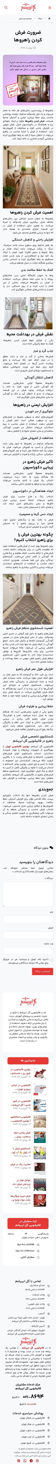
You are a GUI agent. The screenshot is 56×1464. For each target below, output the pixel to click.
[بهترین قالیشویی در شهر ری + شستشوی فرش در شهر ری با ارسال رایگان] (40, 1074)
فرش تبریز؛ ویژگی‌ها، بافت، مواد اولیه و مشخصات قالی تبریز (20, 1200)
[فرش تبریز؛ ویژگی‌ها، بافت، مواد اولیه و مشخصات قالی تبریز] (40, 1200)
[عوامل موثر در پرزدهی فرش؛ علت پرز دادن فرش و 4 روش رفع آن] (40, 1184)
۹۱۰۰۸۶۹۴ (31, 1404)
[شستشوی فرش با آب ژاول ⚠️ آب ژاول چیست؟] (40, 1153)
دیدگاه (48, 878)
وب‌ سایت (48, 943)
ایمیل (50, 928)
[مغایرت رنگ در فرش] (40, 1169)
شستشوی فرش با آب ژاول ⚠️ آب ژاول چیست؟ (20, 1152)
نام (51, 912)
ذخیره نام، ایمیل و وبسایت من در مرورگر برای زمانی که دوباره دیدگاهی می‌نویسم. (26, 961)
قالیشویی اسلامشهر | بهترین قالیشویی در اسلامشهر (20, 1121)
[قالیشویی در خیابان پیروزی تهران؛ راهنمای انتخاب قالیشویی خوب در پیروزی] (40, 1089)
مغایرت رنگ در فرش (20, 1164)
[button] (49, 7)
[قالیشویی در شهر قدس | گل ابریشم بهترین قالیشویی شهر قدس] (40, 1105)
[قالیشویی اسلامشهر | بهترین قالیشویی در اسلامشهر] (40, 1121)
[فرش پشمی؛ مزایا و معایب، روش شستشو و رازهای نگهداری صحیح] (40, 1137)
